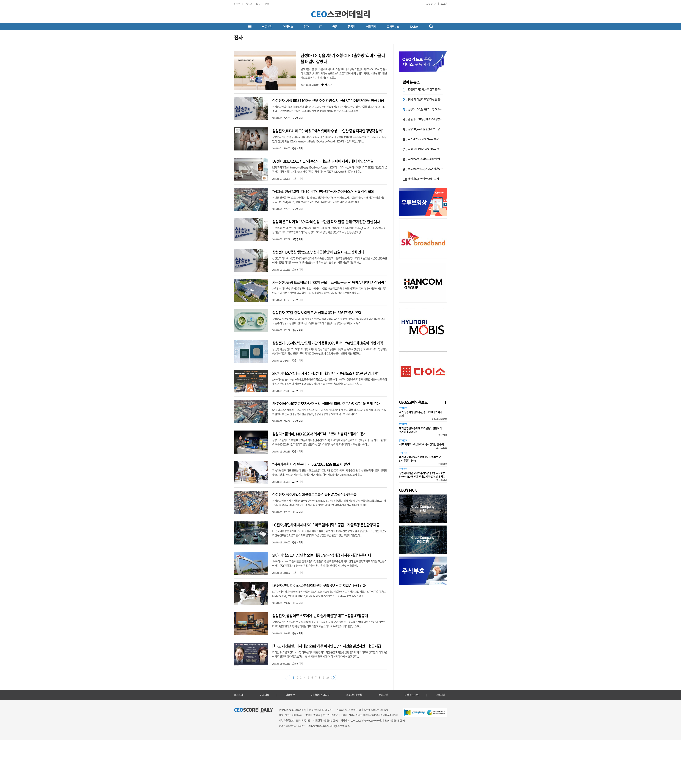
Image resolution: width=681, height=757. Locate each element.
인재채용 (264, 695)
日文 (258, 3)
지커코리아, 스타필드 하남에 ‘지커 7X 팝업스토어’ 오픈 (425, 159)
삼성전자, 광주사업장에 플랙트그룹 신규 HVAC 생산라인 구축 (314, 494)
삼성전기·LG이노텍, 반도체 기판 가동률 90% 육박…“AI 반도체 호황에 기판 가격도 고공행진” (336, 343)
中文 (267, 3)
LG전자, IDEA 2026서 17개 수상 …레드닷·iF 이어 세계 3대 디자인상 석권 (322, 161)
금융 (334, 26)
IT (320, 26)
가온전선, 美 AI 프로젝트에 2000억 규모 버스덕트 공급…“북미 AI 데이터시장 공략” (329, 282)
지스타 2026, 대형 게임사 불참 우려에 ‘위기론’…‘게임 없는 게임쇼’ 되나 (425, 139)
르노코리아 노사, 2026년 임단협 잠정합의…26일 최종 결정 (425, 169)
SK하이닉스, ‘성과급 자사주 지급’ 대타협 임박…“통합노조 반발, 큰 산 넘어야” (325, 373)
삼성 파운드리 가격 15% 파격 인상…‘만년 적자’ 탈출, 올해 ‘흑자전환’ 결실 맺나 (326, 221)
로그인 (444, 3)
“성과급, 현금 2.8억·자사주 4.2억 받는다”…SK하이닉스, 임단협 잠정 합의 (323, 191)
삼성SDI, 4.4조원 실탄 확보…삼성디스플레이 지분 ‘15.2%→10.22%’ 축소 (425, 129)
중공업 (352, 26)
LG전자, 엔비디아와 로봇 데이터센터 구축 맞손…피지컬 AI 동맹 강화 (319, 585)
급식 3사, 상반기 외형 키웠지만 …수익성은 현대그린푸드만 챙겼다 (425, 149)
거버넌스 (288, 26)
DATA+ (414, 26)
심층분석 (267, 26)
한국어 (237, 3)
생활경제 (371, 26)
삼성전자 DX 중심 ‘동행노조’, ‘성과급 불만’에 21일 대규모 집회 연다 (318, 252)
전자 (306, 26)
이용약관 (290, 695)
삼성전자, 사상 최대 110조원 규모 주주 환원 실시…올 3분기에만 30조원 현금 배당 (328, 100)
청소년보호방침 (354, 695)
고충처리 (440, 695)
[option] (423, 238)
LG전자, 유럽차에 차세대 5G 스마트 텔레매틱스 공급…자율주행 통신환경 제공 (325, 524)
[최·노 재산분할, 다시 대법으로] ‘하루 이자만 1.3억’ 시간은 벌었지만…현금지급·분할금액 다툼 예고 (340, 646)
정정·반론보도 (411, 695)
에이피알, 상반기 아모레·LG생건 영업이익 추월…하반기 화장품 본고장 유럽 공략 (425, 179)
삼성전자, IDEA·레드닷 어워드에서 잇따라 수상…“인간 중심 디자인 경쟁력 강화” (327, 130)
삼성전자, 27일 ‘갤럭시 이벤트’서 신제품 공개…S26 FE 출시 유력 (316, 312)
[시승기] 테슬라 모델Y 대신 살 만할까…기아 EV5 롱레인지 (425, 99)
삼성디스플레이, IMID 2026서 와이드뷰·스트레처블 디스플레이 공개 (319, 434)
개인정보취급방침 (320, 695)
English (248, 3)
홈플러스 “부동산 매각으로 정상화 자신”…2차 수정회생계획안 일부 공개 (425, 119)
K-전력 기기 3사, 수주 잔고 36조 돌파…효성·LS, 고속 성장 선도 (425, 89)
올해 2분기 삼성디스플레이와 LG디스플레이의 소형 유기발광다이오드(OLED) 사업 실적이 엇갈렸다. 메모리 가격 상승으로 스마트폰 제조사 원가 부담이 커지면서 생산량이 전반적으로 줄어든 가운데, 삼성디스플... (344, 73)
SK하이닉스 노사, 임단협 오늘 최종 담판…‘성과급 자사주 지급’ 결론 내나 (321, 555)
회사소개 (238, 695)
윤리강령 (383, 695)
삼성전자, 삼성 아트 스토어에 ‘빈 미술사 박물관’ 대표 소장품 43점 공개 (320, 615)
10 (327, 677)
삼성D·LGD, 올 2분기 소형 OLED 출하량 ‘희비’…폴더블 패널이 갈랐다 (343, 58)
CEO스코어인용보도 (413, 402)
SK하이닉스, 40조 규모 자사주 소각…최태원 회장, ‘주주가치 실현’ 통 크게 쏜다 (325, 403)
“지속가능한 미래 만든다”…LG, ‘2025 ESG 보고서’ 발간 (311, 464)
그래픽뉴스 (393, 26)
